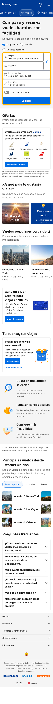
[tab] (12, 484)
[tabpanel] (26, 507)
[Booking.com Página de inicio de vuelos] (9, 4)
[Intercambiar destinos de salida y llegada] (47, 61)
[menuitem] (26, 13)
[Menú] (48, 4)
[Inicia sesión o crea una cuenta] (40, 4)
